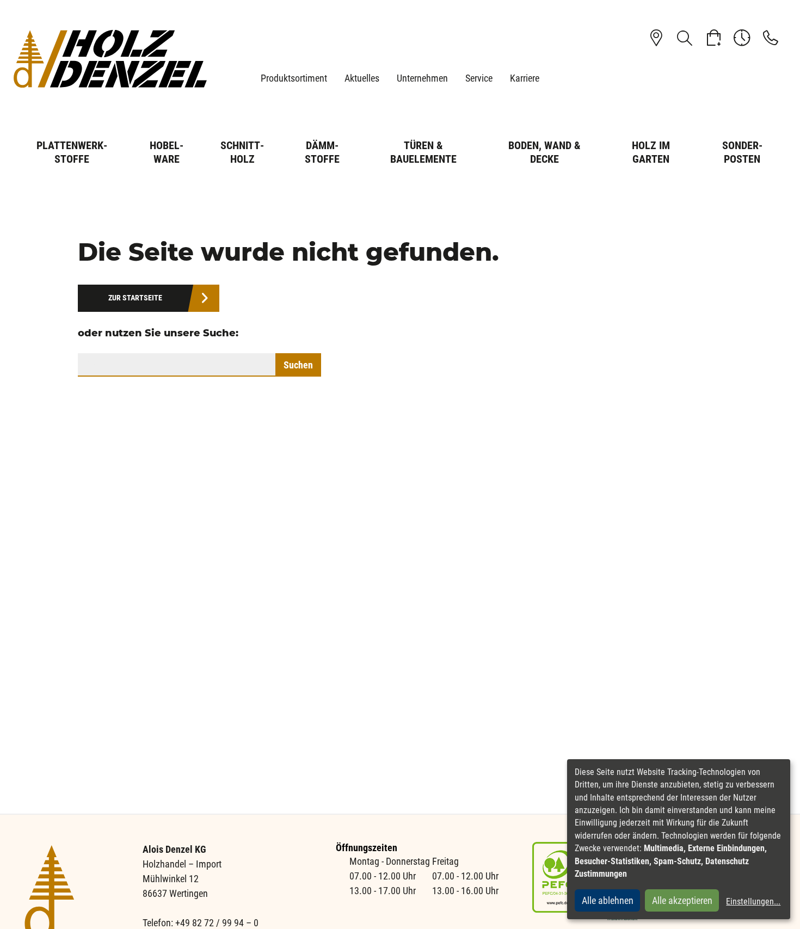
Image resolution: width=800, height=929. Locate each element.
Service (479, 78)
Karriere (524, 78)
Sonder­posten (742, 152)
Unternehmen (422, 78)
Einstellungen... (753, 901)
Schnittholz (242, 152)
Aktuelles (361, 78)
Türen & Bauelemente (423, 152)
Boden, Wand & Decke (544, 152)
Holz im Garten (651, 152)
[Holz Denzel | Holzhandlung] (110, 58)
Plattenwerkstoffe (71, 152)
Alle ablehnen (607, 900)
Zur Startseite (135, 298)
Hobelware (166, 152)
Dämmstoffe (322, 152)
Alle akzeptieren (682, 900)
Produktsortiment (294, 78)
